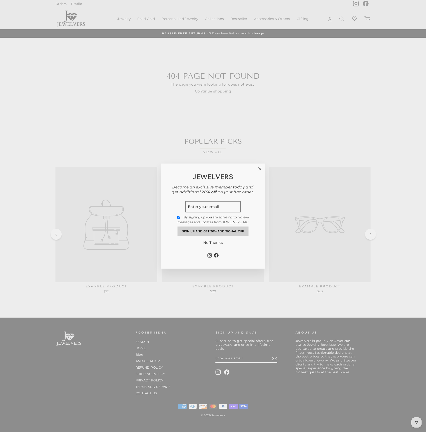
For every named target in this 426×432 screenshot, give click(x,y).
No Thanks (213, 242)
